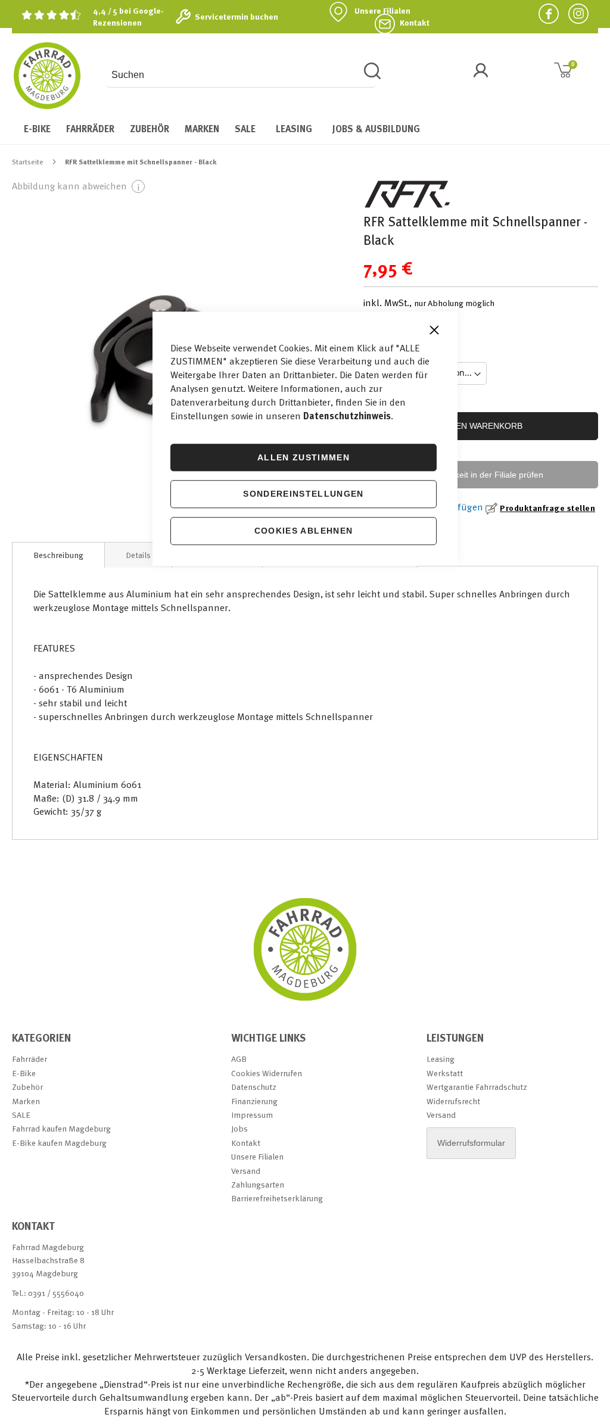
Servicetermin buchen (236, 17)
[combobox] (241, 75)
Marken (26, 1101)
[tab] (58, 555)
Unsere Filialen (382, 11)
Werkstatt (445, 1073)
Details (138, 555)
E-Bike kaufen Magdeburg (59, 1142)
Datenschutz (253, 1086)
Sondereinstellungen (303, 494)
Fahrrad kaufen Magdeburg (61, 1128)
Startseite (27, 161)
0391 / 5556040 (56, 1292)
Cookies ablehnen (303, 530)
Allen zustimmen (303, 457)
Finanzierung (254, 1101)
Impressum (252, 1114)
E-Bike (24, 1073)
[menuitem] (37, 128)
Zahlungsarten (257, 1184)
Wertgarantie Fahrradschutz (477, 1086)
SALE (21, 1114)
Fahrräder (29, 1058)
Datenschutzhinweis (347, 416)
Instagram (574, 13)
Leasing (441, 1058)
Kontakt (415, 23)
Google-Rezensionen (128, 16)
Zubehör (27, 1086)
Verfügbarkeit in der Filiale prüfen (480, 474)
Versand (245, 1170)
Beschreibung (58, 555)
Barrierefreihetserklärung (277, 1198)
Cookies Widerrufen (266, 1073)
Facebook (544, 13)
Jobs (239, 1128)
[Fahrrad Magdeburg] (47, 75)
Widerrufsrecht (453, 1101)
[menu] (305, 128)
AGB (239, 1058)
